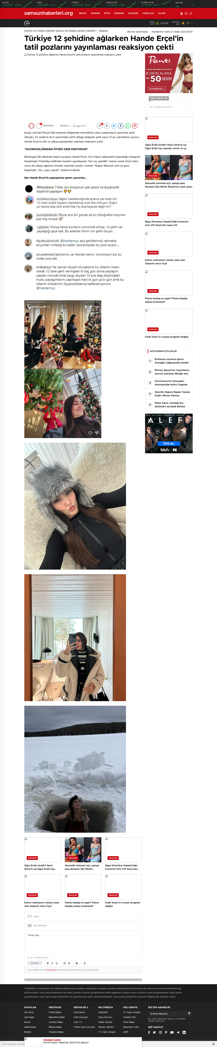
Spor (107, 13)
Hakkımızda (30, 1027)
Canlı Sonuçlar (81, 1017)
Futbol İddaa (55, 1012)
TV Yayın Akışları (107, 1032)
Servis (83, 13)
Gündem (95, 13)
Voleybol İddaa (56, 1032)
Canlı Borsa (79, 1012)
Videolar (148, 13)
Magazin (133, 13)
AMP (125, 1032)
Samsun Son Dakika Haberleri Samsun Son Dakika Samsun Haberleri (59, 31)
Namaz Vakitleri (106, 1027)
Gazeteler (103, 1012)
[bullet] (69, 963)
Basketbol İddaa (57, 1017)
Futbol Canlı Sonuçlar (84, 1027)
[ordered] (64, 963)
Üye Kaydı (29, 1017)
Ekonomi (119, 13)
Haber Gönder (105, 1022)
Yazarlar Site (129, 1017)
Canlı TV (78, 1022)
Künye (27, 1022)
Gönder (35, 963)
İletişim (27, 1032)
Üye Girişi (29, 1012)
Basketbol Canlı (131, 1027)
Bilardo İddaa (55, 1027)
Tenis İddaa (128, 1022)
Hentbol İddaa (56, 1022)
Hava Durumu (105, 1017)
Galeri (162, 13)
